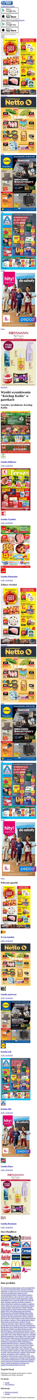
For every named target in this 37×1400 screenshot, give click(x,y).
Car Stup (16, 1345)
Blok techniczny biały (18, 1318)
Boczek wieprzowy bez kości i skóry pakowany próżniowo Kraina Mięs (17, 1323)
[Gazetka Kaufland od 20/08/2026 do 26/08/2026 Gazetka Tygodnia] (15, 510)
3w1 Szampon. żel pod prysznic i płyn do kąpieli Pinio (18, 1288)
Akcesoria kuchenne (27, 1291)
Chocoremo (21, 1358)
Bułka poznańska (25, 1338)
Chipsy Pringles (24, 1349)
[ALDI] (18, 269)
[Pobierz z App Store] (9, 18)
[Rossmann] (18, 385)
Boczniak (23, 1325)
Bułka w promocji (11, 1340)
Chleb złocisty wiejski (16, 1356)
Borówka (21, 1327)
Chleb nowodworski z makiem (16, 1352)
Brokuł (3, 1331)
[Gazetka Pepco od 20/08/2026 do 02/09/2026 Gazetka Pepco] (15, 1157)
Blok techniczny (6, 1318)
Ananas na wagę (22, 1293)
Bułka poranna (15, 1338)
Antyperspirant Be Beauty (9, 1295)
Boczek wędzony (14, 1325)
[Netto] (18, 152)
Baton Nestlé (11, 1307)
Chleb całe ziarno (26, 1350)
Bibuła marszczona (19, 1311)
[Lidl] (18, 210)
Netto (2, 154)
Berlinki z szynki (11, 1309)
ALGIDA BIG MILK (14, 1289)
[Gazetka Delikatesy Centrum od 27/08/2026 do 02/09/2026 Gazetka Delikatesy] (15, 453)
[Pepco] (18, 327)
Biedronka (21, 20)
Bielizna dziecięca (6, 1313)
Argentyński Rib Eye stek (9, 1297)
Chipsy (17, 1349)
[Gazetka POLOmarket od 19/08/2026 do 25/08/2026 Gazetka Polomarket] (15, 567)
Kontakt (12, 6)
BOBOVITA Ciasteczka (11, 1300)
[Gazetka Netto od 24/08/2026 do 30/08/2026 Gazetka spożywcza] (15, 985)
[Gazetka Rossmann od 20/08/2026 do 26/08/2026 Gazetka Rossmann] (15, 1214)
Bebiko (24, 1307)
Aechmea (11, 1291)
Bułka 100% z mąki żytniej (26, 1336)
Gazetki (3, 6)
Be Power (19, 1307)
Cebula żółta (14, 1347)
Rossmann (4, 387)
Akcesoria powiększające (9, 1293)
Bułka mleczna (5, 1338)
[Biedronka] (18, 94)
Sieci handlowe (9, 1384)
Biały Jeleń (9, 1311)
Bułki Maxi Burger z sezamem (16, 1343)
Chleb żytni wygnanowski (9, 1358)
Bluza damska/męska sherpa (26, 1320)
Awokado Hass (19, 1298)
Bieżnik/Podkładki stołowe (20, 1313)
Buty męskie (13, 1334)
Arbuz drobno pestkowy (25, 1295)
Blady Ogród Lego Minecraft (19, 1315)
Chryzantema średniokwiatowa (10, 1359)
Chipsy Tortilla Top (14, 1350)
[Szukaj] (3, 37)
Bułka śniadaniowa (23, 1340)
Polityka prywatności (11, 1392)
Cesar (20, 1347)
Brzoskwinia (12, 1332)
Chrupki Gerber (30, 1358)
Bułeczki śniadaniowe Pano (9, 1336)
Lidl (2, 212)
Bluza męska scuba (7, 1322)
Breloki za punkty (27, 1329)
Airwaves (17, 1291)
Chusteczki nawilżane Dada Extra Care (13, 1365)
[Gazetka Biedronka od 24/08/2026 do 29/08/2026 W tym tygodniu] (15, 928)
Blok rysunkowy (28, 1316)
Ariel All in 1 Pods (23, 1297)
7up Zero (4, 1289)
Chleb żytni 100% (28, 1356)
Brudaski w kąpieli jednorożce (15, 1331)
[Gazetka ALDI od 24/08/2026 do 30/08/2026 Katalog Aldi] (15, 1100)
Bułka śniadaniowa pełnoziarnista (17, 1340)
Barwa (27, 1306)
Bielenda (28, 1311)
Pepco (3, 329)
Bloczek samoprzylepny (15, 1316)
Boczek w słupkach (19, 1322)
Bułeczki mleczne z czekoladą (26, 1334)
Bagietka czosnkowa (11, 1302)
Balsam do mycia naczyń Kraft (15, 1306)
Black (7, 1315)
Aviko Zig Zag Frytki (7, 1298)
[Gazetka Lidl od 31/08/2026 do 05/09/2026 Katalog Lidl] (15, 1042)
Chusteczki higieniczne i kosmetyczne (17, 1363)
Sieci (7, 6)
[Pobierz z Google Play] (9, 12)
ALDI (3, 271)
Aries (30, 1297)
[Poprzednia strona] (1, 1286)
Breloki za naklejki (15, 1329)
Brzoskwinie (20, 1332)
